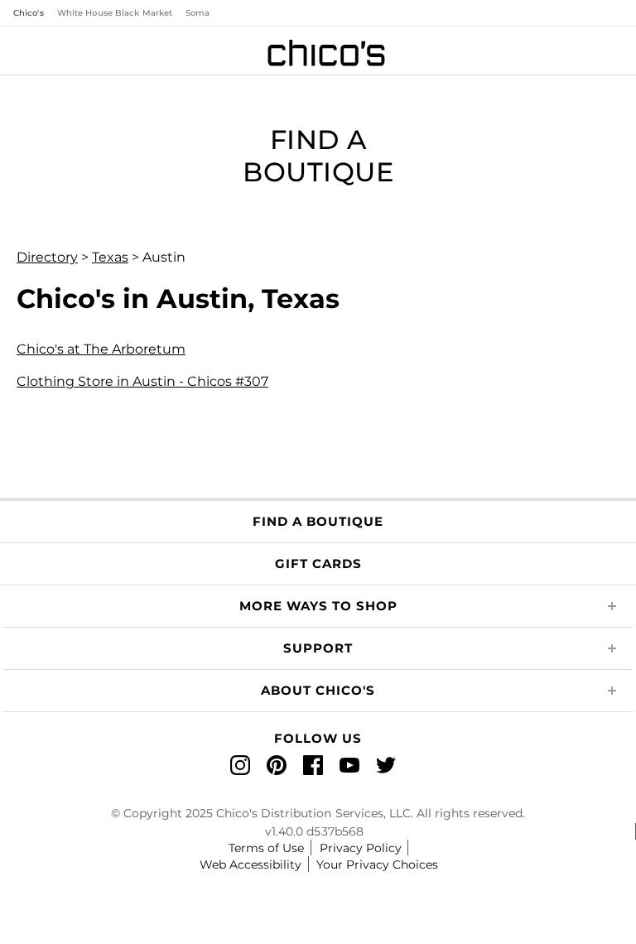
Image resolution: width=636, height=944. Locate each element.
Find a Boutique (318, 521)
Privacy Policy (361, 847)
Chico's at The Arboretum (101, 349)
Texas (110, 257)
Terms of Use (266, 847)
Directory (47, 257)
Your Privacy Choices (377, 864)
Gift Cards (318, 563)
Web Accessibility (250, 864)
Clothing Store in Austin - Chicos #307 (142, 381)
